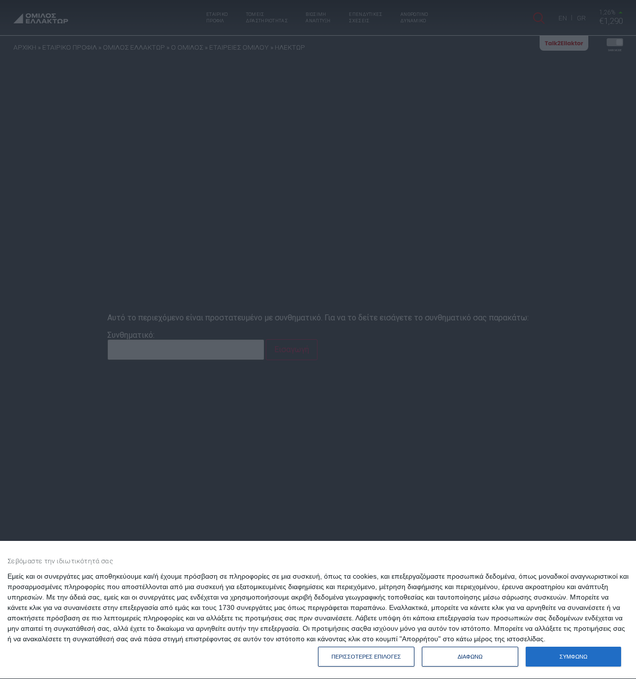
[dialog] (318, 610)
